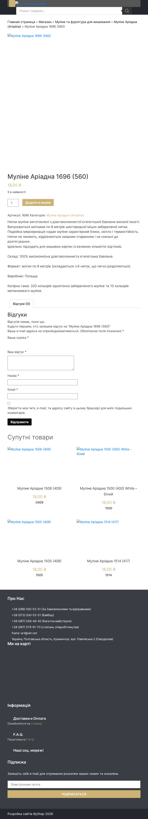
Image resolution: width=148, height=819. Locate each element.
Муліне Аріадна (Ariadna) (65, 215)
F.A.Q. (30, 739)
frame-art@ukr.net (24, 633)
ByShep (38, 814)
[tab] (22, 304)
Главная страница (21, 22)
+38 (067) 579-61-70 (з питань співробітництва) (45, 627)
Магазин (45, 22)
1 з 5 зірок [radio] (10, 343)
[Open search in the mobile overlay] (74, 11)
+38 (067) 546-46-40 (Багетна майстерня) (41, 621)
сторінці (36, 723)
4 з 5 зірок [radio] (26, 343)
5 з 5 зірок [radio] (32, 343)
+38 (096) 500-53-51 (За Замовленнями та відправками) (51, 609)
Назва (13, 376)
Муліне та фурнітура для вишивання (82, 22)
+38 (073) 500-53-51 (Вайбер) (33, 615)
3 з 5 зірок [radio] (21, 343)
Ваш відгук (17, 352)
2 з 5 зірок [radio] (15, 343)
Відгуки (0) (21, 304)
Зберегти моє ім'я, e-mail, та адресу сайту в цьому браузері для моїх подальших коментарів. (70, 410)
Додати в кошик (38, 202)
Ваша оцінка (18, 337)
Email (13, 389)
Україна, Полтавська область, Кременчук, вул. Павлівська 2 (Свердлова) (62, 639)
